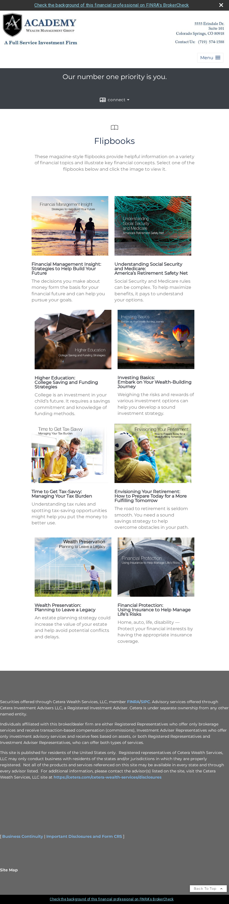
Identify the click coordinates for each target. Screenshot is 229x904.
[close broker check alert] (221, 5)
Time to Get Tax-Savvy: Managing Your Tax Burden (62, 494)
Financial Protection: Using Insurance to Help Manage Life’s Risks (154, 610)
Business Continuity (22, 836)
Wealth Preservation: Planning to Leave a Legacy (65, 607)
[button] (210, 58)
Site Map (9, 869)
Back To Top (206, 888)
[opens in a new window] (70, 254)
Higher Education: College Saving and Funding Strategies (66, 382)
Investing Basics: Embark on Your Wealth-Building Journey (155, 382)
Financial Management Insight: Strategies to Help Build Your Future (66, 268)
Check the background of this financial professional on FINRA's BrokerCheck (111, 5)
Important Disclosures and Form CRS (84, 836)
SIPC (145, 701)
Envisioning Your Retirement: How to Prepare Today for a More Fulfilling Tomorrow (151, 496)
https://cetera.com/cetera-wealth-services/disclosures (107, 777)
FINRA (133, 701)
